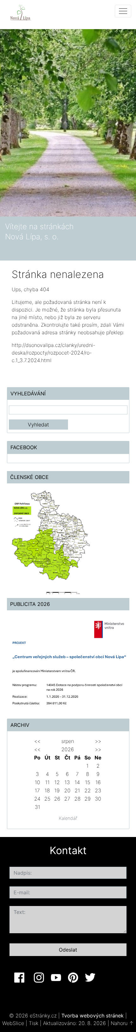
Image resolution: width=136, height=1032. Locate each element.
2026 (67, 749)
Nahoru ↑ (122, 1023)
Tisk (33, 1023)
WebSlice (13, 1023)
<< (37, 741)
